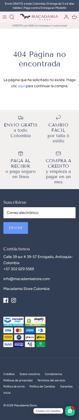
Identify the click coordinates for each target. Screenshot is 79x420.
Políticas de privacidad (17, 380)
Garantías (66, 386)
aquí (21, 86)
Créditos (9, 374)
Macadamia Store (25, 405)
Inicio (7, 393)
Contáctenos (53, 374)
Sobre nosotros (30, 374)
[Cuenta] (65, 17)
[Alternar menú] (4, 17)
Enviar (16, 228)
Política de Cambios (42, 386)
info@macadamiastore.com (26, 278)
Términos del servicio (51, 380)
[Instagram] (13, 300)
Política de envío (14, 386)
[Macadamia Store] (39, 17)
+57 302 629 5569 (18, 269)
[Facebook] (5, 300)
